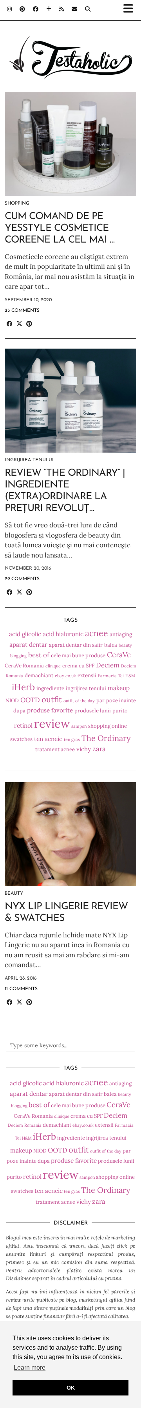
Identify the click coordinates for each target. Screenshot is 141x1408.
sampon (79, 726)
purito (120, 710)
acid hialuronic (63, 634)
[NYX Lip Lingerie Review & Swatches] (70, 834)
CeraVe (119, 654)
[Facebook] (35, 10)
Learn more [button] (29, 1367)
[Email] (74, 10)
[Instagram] (9, 10)
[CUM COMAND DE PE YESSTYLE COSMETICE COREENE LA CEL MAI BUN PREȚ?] (70, 144)
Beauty (14, 893)
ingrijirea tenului (86, 688)
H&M (130, 675)
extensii (87, 675)
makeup (119, 688)
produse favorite (50, 710)
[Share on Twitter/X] (19, 324)
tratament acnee (55, 749)
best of (38, 655)
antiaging (121, 634)
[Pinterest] (22, 10)
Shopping (17, 203)
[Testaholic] (70, 45)
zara (99, 748)
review (52, 723)
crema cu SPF (78, 665)
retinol (23, 725)
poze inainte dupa (28, 1161)
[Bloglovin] (48, 10)
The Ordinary (106, 738)
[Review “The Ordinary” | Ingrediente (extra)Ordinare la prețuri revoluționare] (70, 401)
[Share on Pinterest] (29, 324)
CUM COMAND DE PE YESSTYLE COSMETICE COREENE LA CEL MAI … (59, 228)
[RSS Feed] (61, 10)
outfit (52, 699)
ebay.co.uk (65, 675)
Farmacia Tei (111, 675)
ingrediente (50, 688)
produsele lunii (92, 710)
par (100, 700)
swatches (21, 739)
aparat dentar (28, 644)
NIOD (12, 700)
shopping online (107, 726)
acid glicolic (25, 634)
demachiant (39, 675)
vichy (83, 749)
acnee (96, 633)
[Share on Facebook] (9, 324)
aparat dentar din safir (76, 645)
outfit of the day (79, 700)
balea (110, 645)
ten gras (72, 739)
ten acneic (48, 739)
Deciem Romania (25, 1125)
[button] (130, 10)
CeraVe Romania (24, 665)
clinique (53, 666)
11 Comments (21, 989)
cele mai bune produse (78, 655)
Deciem (107, 665)
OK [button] (71, 1388)
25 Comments (22, 310)
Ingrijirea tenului (29, 460)
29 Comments (22, 579)
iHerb (23, 686)
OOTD (30, 700)
